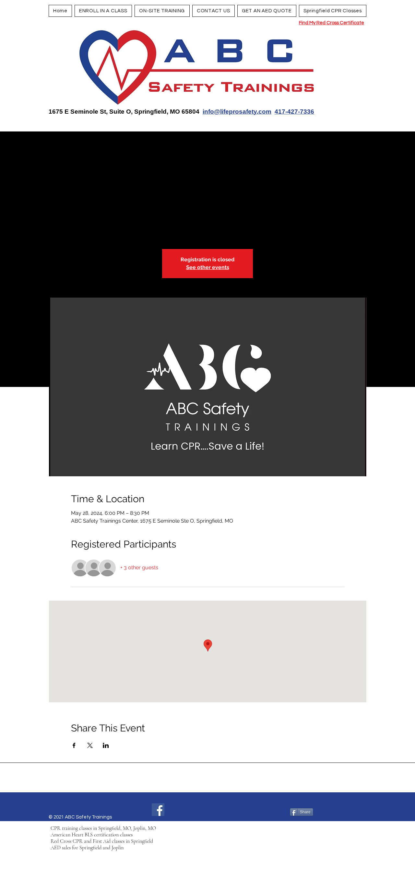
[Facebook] (158, 809)
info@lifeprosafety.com (237, 111)
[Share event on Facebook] (74, 745)
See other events (207, 267)
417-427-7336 (294, 111)
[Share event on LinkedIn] (106, 745)
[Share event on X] (90, 745)
